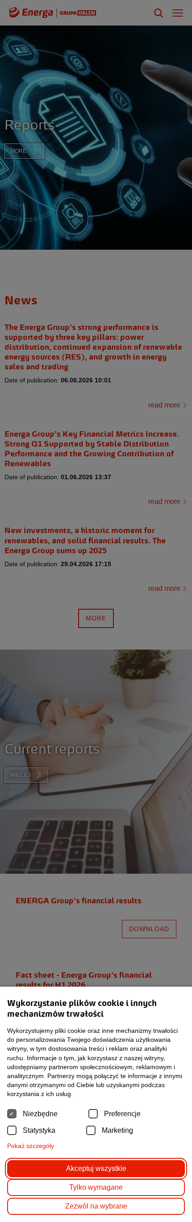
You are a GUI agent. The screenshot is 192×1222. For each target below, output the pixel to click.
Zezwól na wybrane (96, 1206)
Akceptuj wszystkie (96, 1168)
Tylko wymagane (96, 1187)
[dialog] (96, 611)
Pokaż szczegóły (30, 1145)
